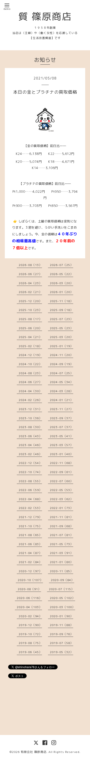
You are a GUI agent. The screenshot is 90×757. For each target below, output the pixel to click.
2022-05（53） (61, 490)
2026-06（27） (30, 274)
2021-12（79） (30, 517)
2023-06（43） (30, 436)
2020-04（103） (29, 607)
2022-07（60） (61, 481)
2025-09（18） (61, 310)
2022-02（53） (30, 508)
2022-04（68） (30, 499)
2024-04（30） (30, 391)
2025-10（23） (30, 310)
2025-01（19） (61, 346)
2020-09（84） (62, 580)
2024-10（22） (30, 364)
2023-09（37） (61, 418)
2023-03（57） (61, 445)
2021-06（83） (30, 544)
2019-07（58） (61, 643)
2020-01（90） (61, 616)
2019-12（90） (30, 625)
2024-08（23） (30, 373)
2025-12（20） (30, 301)
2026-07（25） (61, 265)
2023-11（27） (61, 409)
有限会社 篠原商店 (34, 752)
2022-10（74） (30, 472)
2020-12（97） (30, 571)
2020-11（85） (61, 571)
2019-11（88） (61, 625)
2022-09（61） (61, 472)
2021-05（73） (61, 544)
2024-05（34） (61, 382)
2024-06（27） (30, 382)
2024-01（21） (61, 400)
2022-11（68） (61, 463)
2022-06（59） (30, 490)
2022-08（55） (30, 481)
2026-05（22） (61, 274)
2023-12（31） (30, 409)
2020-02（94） (30, 616)
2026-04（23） (30, 283)
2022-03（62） (61, 499)
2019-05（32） (61, 652)
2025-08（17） (30, 319)
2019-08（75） (30, 643)
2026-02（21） (30, 292)
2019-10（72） (30, 634)
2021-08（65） (30, 535)
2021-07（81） (61, 535)
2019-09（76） (61, 634)
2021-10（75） (30, 526)
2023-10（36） (30, 418)
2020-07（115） (61, 589)
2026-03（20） (61, 283)
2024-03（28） (61, 391)
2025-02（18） (30, 346)
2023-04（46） (30, 445)
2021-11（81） (61, 517)
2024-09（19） (61, 364)
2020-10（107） (30, 580)
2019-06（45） (30, 652)
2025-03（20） (61, 337)
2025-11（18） (61, 301)
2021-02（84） (30, 562)
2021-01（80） (61, 562)
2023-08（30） (30, 427)
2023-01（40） (61, 454)
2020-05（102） (62, 598)
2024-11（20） (61, 355)
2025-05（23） (61, 328)
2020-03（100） (62, 607)
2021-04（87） (30, 553)
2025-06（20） (30, 328)
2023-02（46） (30, 454)
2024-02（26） (30, 400)
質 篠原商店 (45, 16)
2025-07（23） (61, 319)
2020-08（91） (29, 589)
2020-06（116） (29, 598)
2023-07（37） (61, 427)
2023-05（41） (61, 436)
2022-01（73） (61, 508)
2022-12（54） (30, 463)
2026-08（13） (30, 265)
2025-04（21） (30, 337)
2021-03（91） (61, 553)
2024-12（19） (30, 355)
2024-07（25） (61, 373)
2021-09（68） (61, 526)
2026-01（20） (61, 292)
